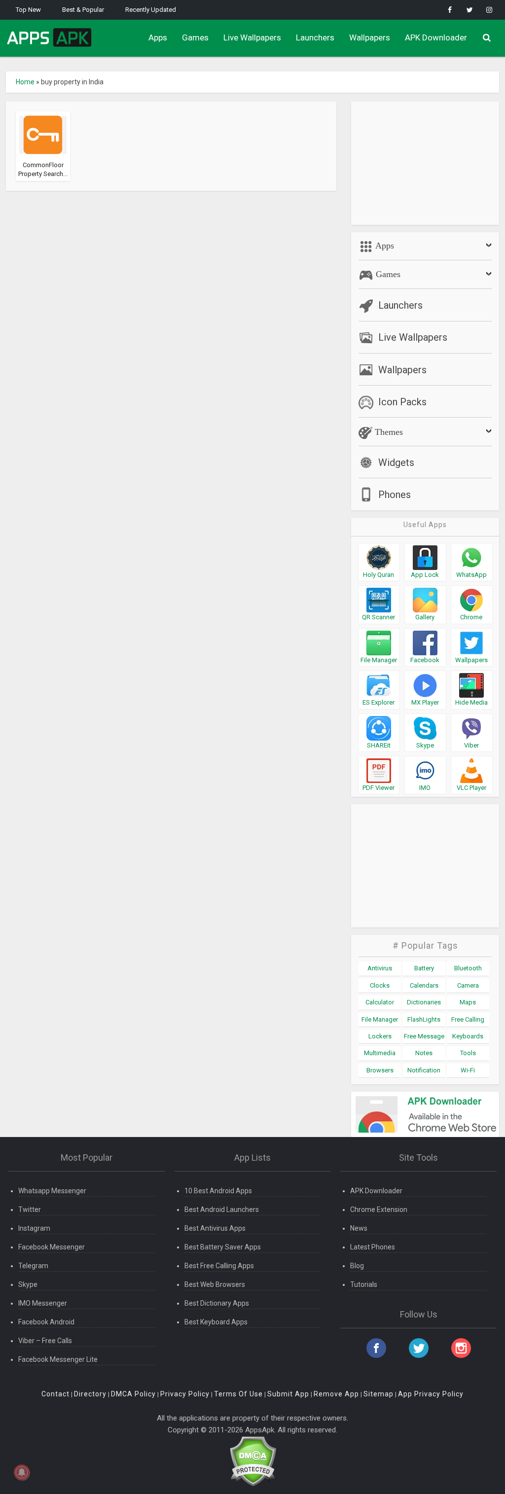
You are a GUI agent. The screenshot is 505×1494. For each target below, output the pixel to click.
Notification (423, 1070)
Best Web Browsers (214, 1284)
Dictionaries (424, 1002)
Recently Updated (150, 9)
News (358, 1228)
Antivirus (379, 968)
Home (25, 82)
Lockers (380, 1036)
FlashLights (423, 1019)
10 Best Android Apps (218, 1190)
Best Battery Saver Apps (222, 1247)
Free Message (424, 1036)
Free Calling (467, 1019)
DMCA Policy (133, 1394)
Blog (357, 1265)
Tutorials (363, 1284)
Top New (28, 9)
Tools (468, 1053)
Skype (27, 1284)
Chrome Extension (378, 1209)
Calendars (424, 985)
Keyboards (467, 1036)
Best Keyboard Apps (216, 1321)
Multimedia (380, 1053)
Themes (387, 432)
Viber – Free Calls (45, 1340)
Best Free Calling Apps (219, 1265)
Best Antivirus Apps (215, 1228)
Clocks (380, 985)
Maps (468, 1002)
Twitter (29, 1209)
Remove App (336, 1394)
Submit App (288, 1394)
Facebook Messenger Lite (58, 1359)
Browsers (380, 1070)
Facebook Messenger (51, 1247)
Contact (55, 1394)
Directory (90, 1394)
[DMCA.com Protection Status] (253, 1461)
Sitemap (378, 1394)
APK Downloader (436, 37)
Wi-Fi (468, 1070)
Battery (424, 968)
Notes (424, 1053)
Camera (468, 985)
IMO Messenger (42, 1303)
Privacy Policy (185, 1394)
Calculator (379, 1002)
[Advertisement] (425, 163)
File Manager (379, 1019)
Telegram (33, 1265)
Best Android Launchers (221, 1209)
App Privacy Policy (431, 1394)
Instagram (34, 1228)
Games (195, 37)
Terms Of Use (238, 1394)
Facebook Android (46, 1321)
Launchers (315, 37)
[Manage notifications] (22, 1472)
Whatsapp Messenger (52, 1190)
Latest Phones (372, 1247)
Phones (394, 494)
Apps (157, 37)
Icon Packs (402, 402)
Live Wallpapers (252, 37)
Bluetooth (468, 968)
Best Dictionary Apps (216, 1303)
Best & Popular (83, 9)
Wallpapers (369, 37)
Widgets (396, 462)
